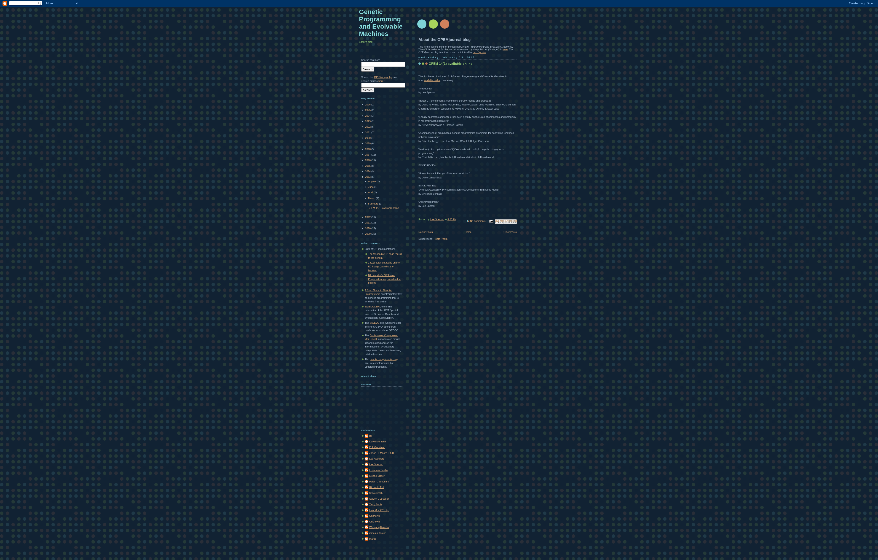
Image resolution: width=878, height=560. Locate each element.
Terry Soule (375, 504)
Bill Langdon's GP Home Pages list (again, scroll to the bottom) (384, 279)
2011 (368, 222)
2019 (368, 143)
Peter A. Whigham (379, 481)
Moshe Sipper (377, 475)
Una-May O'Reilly (379, 510)
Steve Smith (376, 493)
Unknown (374, 515)
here (505, 49)
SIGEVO (374, 322)
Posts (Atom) (441, 238)
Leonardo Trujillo (378, 470)
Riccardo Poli (376, 487)
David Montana (377, 441)
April (371, 192)
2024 (368, 115)
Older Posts (510, 232)
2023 (368, 121)
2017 (368, 154)
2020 (368, 138)
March (372, 198)
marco (372, 538)
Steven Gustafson (379, 498)
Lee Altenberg (376, 458)
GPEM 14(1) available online (450, 63)
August (372, 181)
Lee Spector (479, 52)
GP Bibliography (383, 77)
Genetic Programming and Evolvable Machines (381, 22)
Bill (370, 435)
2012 (368, 217)
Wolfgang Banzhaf (379, 527)
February (373, 203)
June (371, 187)
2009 (368, 233)
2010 (368, 228)
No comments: (478, 221)
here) (381, 81)
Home (468, 232)
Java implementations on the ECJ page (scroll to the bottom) (384, 266)
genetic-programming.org (384, 359)
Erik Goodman (377, 447)
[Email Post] (491, 221)
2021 (368, 132)
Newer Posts (425, 232)
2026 (368, 104)
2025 (368, 110)
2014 (368, 171)
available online (432, 80)
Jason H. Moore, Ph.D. (382, 453)
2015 (368, 165)
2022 (368, 126)
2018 (368, 149)
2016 (368, 160)
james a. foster (377, 533)
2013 (368, 176)
